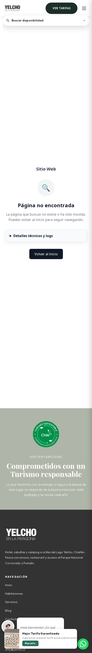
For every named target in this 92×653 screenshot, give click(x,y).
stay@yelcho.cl (15, 649)
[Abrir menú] (84, 8)
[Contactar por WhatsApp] (83, 644)
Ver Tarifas (61, 8)
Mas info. (30, 643)
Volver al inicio (46, 254)
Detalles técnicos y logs (33, 235)
